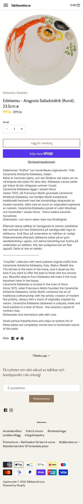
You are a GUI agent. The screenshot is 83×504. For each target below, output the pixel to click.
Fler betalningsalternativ (41, 161)
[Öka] (21, 129)
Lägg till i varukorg (41, 143)
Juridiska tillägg (11, 435)
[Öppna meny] (6, 5)
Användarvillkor (12, 431)
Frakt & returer (34, 431)
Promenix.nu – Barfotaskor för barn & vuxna (29, 442)
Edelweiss (9, 93)
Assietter (22, 93)
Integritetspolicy (34, 435)
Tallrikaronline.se (36, 481)
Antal (6, 122)
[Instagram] (11, 410)
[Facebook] (5, 410)
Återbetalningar (56, 431)
